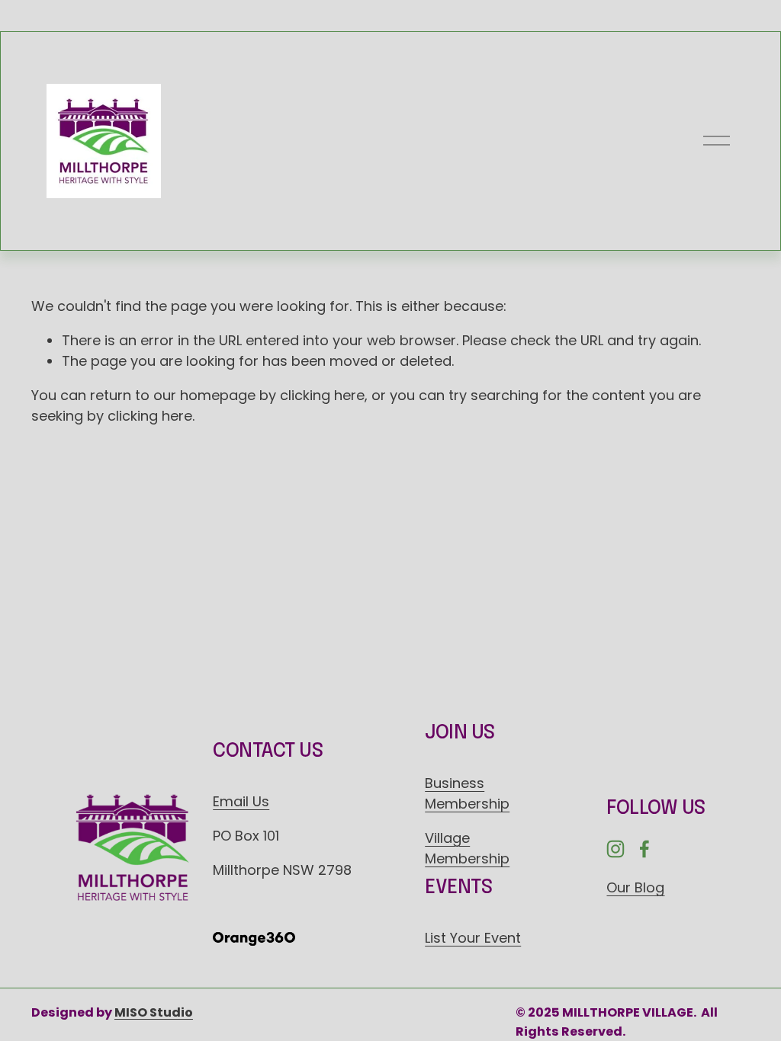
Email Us (241, 801)
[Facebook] (644, 849)
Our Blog (635, 887)
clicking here (322, 395)
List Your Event (473, 937)
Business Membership (467, 793)
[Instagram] (615, 849)
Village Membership (467, 848)
